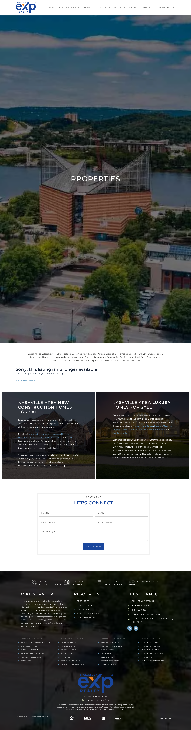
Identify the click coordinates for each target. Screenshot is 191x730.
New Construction (50, 583)
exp (169, 718)
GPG (162, 718)
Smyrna (46, 434)
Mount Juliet (34, 437)
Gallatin (161, 429)
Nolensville (66, 434)
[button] (69, 7)
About (132, 7)
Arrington (138, 429)
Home (52, 7)
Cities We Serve (68, 7)
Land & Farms (148, 581)
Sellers (118, 7)
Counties (88, 7)
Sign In (146, 7)
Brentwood (55, 437)
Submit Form (93, 547)
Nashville (45, 437)
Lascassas (55, 434)
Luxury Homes (78, 583)
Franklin (70, 437)
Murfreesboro (35, 434)
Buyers (103, 7)
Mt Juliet (167, 426)
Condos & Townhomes (114, 583)
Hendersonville (119, 433)
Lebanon (22, 437)
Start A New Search (26, 380)
